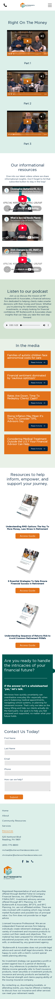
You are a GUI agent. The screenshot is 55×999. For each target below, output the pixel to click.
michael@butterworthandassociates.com (20, 850)
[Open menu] (50, 5)
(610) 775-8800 (10, 845)
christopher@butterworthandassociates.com (22, 855)
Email (7, 759)
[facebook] (23, 861)
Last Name (9, 748)
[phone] (32, 861)
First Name (9, 738)
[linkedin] (27, 861)
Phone (7, 769)
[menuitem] (27, 810)
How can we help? (13, 779)
